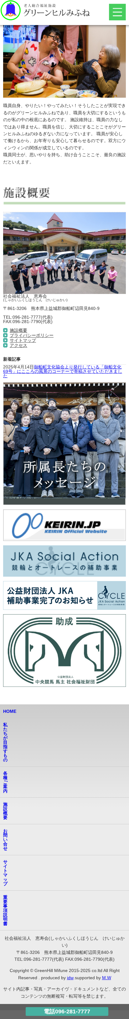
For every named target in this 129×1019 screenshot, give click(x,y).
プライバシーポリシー (32, 335)
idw (70, 977)
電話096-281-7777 (67, 1011)
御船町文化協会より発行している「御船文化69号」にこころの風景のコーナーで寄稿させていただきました (62, 371)
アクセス (18, 345)
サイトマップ (23, 340)
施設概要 (18, 330)
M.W (106, 977)
